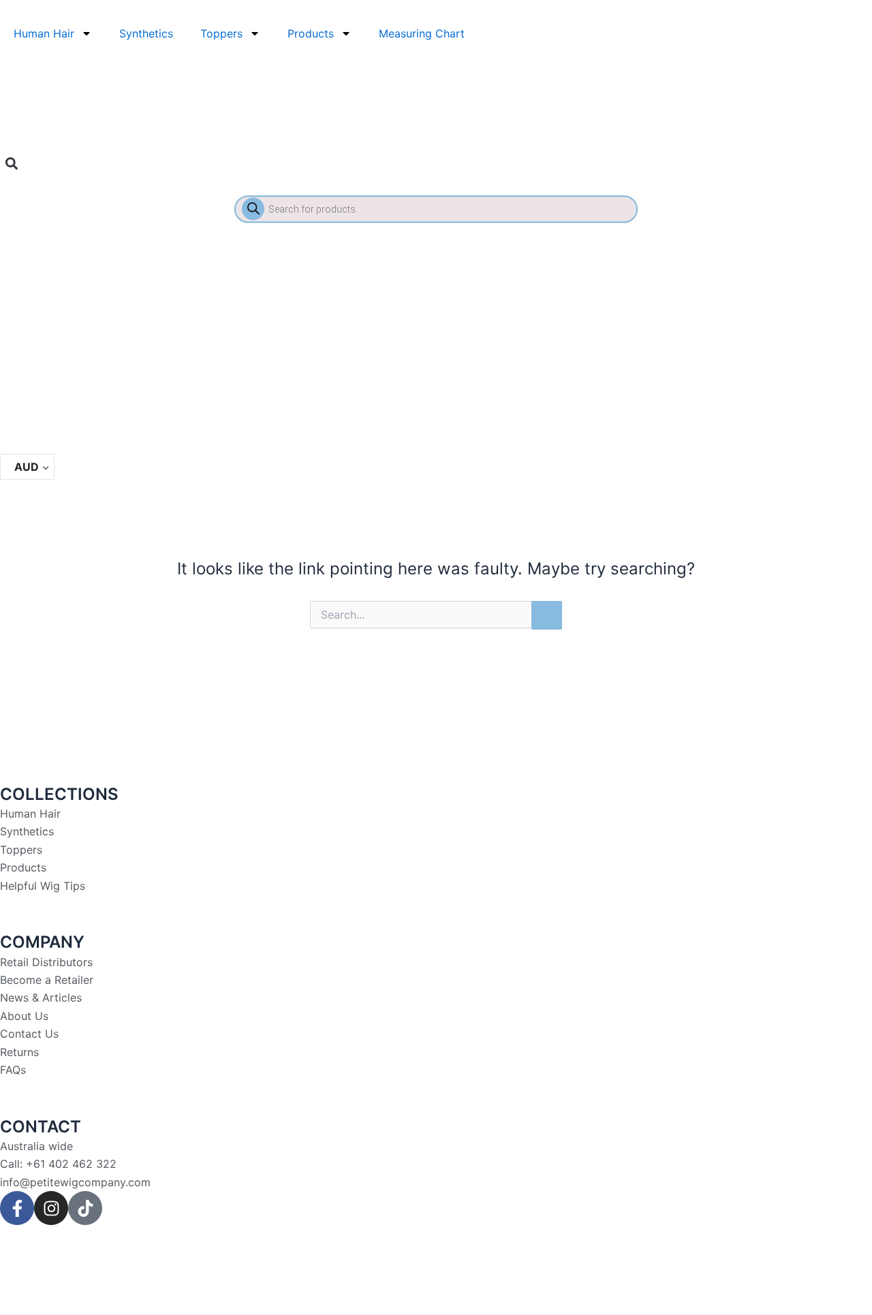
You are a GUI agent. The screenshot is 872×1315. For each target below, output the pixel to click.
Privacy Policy (192, 1251)
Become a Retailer (46, 980)
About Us (24, 1016)
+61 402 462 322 (71, 1164)
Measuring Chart (422, 33)
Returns (19, 1052)
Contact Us (29, 1033)
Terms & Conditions (289, 1251)
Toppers (221, 33)
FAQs (13, 1070)
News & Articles (41, 997)
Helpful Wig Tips (42, 886)
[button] (11, 163)
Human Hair (44, 33)
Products (310, 33)
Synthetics (146, 33)
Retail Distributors (46, 962)
